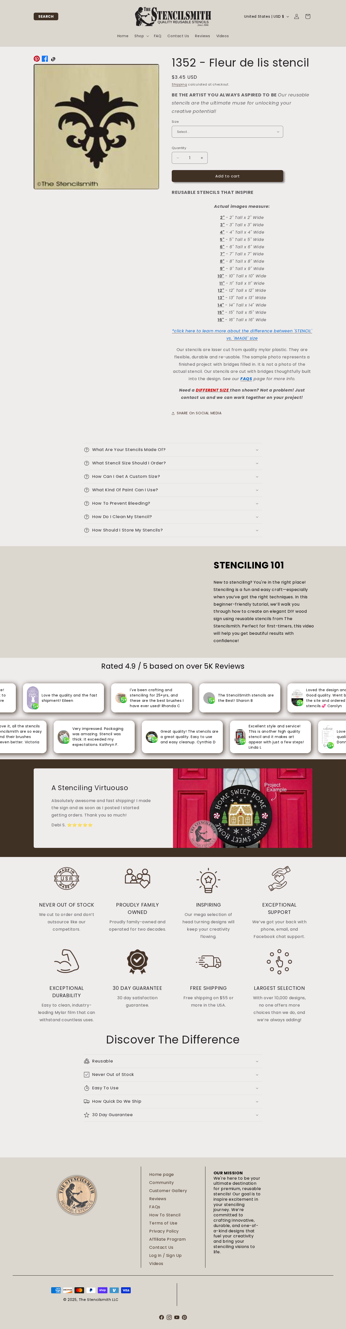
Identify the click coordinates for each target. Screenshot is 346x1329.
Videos (156, 1263)
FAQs (154, 1207)
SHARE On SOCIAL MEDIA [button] (199, 413)
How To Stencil (164, 1215)
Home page (161, 1174)
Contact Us (161, 1247)
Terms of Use (163, 1223)
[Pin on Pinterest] (37, 60)
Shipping (179, 84)
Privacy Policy (164, 1231)
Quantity (179, 148)
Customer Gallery (168, 1191)
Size (175, 121)
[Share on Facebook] (45, 60)
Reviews (157, 1199)
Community (161, 1182)
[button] (46, 16)
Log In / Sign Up (165, 1255)
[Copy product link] (53, 60)
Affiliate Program (167, 1239)
